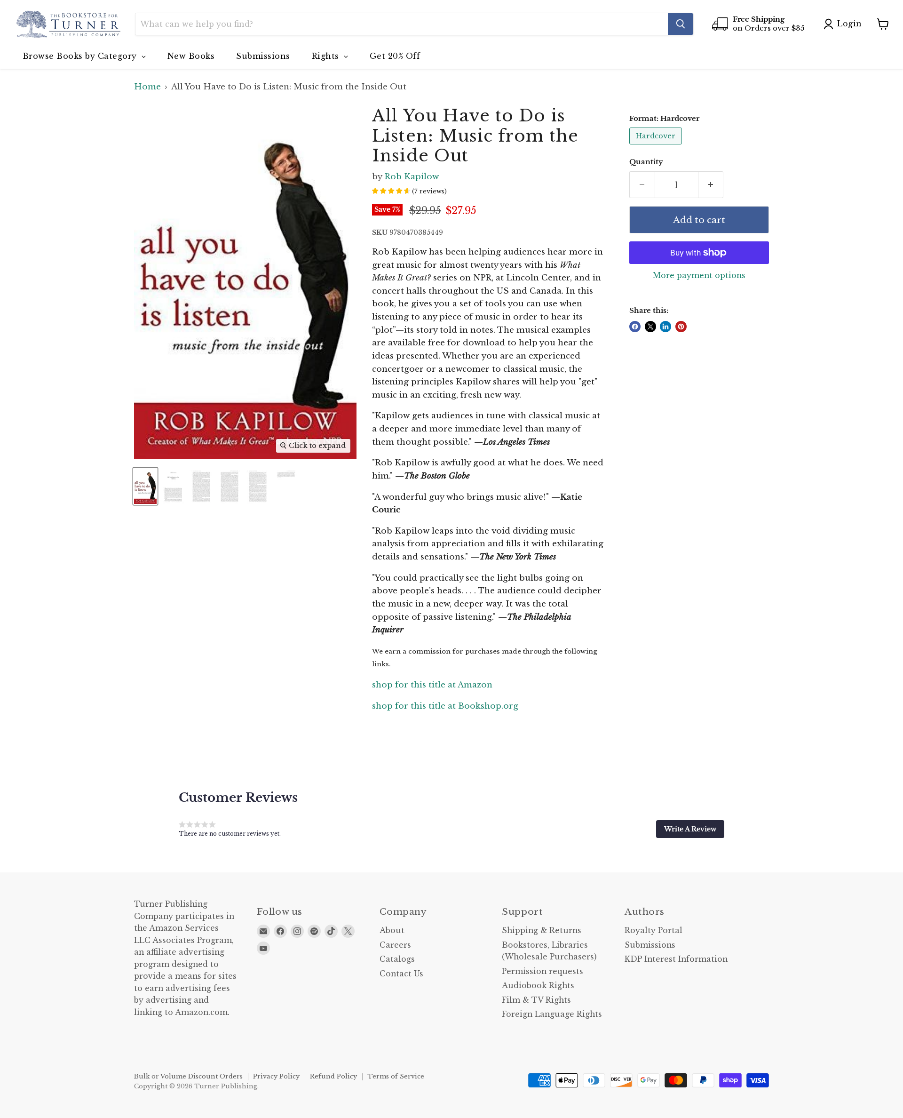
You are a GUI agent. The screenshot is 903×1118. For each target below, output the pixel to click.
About (392, 930)
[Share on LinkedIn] (665, 326)
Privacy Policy (276, 1076)
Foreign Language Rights (552, 1014)
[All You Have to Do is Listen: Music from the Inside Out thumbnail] (145, 486)
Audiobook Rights (538, 985)
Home (147, 87)
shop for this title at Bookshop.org (445, 706)
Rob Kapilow (411, 177)
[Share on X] (650, 326)
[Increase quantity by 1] (711, 185)
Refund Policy (333, 1076)
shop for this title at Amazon (432, 685)
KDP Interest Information (676, 959)
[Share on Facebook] (635, 326)
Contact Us (401, 973)
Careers (395, 945)
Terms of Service (395, 1076)
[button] (690, 829)
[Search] (680, 24)
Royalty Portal (653, 930)
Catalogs (397, 959)
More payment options (699, 276)
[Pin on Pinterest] (681, 326)
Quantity (646, 162)
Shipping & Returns (541, 930)
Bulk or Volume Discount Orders (188, 1076)
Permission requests (542, 971)
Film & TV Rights (536, 1000)
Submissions (650, 945)
